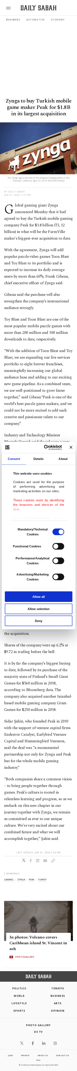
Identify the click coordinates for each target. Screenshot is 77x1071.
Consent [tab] (14, 459)
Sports (19, 1010)
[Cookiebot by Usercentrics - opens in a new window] (46, 447)
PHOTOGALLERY (24, 957)
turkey (42, 879)
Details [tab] (38, 459)
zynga (21, 879)
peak (31, 879)
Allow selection (38, 608)
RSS (38, 1060)
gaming (9, 879)
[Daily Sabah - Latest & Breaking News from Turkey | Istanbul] (38, 8)
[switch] (58, 546)
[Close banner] (70, 447)
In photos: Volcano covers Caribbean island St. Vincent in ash (38, 943)
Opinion (57, 1010)
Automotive (35, 19)
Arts (58, 1003)
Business (13, 19)
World (19, 996)
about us (43, 1055)
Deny (38, 621)
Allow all (38, 596)
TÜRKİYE (57, 988)
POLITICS (19, 988)
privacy (25, 1055)
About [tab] (63, 459)
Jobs (10, 1055)
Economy (58, 19)
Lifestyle (19, 1003)
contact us (62, 1055)
